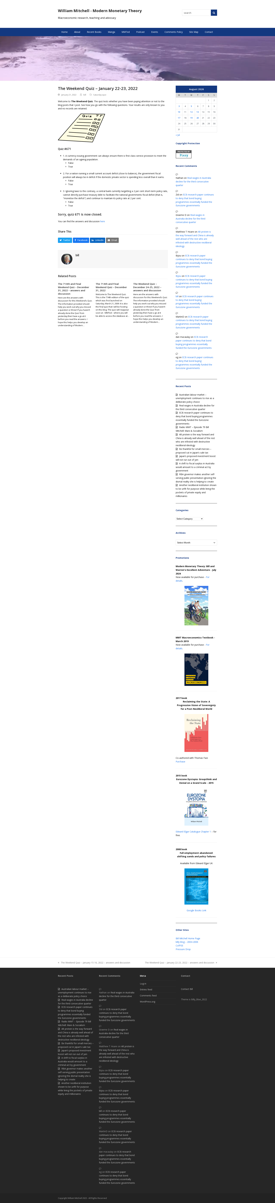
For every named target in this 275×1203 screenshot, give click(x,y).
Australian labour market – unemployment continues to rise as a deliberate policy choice (195, 398)
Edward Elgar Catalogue (188, 831)
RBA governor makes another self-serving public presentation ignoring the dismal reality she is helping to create (196, 478)
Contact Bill (187, 989)
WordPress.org (147, 1001)
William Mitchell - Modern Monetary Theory (100, 10)
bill (84, 94)
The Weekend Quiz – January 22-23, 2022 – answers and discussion (179, 963)
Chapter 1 (206, 831)
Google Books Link (196, 910)
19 (191, 118)
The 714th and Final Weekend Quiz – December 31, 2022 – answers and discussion (73, 288)
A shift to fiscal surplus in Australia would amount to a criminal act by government (195, 467)
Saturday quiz (99, 94)
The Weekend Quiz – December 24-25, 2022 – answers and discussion (147, 287)
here (102, 221)
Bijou (178, 275)
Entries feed (146, 989)
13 (198, 112)
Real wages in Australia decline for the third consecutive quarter (193, 181)
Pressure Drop (183, 949)
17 (179, 118)
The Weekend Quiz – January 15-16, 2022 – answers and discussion (94, 963)
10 (179, 112)
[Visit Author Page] (66, 258)
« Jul (178, 134)
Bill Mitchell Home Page (188, 938)
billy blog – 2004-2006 (187, 941)
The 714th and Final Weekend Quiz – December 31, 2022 (111, 287)
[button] (65, 240)
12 (191, 112)
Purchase (180, 761)
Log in (143, 983)
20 (198, 118)
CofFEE (179, 945)
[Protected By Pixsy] (184, 157)
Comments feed (148, 995)
